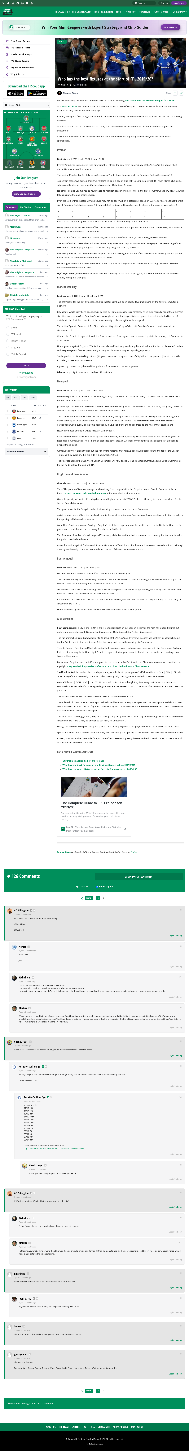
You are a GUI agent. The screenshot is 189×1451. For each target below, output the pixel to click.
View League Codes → (26, 193)
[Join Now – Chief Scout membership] (94, 27)
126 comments (80, 84)
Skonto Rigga (64, 851)
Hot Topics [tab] (25, 207)
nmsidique (19, 1273)
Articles (130, 11)
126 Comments (26, 876)
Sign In (164, 3)
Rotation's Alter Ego (29, 1066)
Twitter (134, 851)
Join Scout (179, 3)
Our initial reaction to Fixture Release (83, 760)
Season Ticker (69, 106)
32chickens (24, 977)
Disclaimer (104, 1427)
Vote (26, 365)
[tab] (8, 397)
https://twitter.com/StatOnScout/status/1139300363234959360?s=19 (54, 1148)
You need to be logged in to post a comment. (31, 1403)
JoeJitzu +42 (25, 1298)
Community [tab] (40, 207)
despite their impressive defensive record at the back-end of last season (108, 666)
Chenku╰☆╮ (21, 1041)
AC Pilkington (21, 910)
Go (136, 3)
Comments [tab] (11, 207)
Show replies (106, 886)
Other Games (161, 11)
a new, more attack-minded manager (85, 493)
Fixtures (62, 41)
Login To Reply (175, 935)
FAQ (85, 1427)
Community (179, 11)
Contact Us (137, 1427)
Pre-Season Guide (82, 11)
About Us (51, 1427)
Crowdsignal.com (26, 377)
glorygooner (20, 1354)
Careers (75, 1427)
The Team (64, 1427)
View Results (26, 372)
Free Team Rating (103, 11)
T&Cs (92, 1427)
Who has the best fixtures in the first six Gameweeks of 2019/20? (98, 764)
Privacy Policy (120, 1427)
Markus (23, 1008)
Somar (17, 1326)
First (88, 898)
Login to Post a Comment (139, 876)
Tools (118, 11)
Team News (144, 11)
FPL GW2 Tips (62, 11)
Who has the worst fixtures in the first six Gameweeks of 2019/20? (99, 769)
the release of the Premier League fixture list (150, 100)
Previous (81, 898)
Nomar (22, 946)
